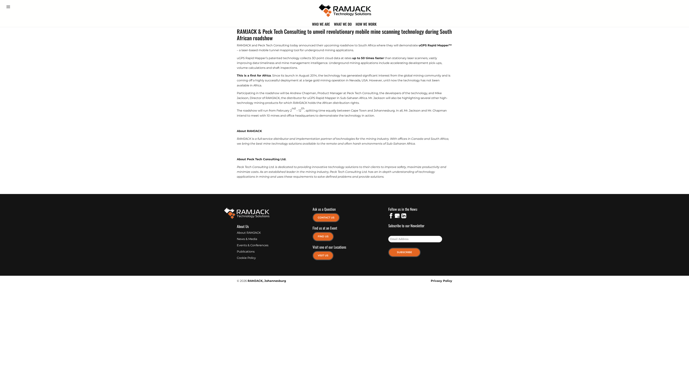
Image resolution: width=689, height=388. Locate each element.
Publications (246, 251)
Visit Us (323, 255)
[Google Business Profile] (397, 216)
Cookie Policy (246, 258)
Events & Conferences (252, 245)
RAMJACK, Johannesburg (267, 281)
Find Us (323, 236)
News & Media (247, 239)
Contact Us (326, 217)
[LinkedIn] (403, 216)
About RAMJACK (249, 232)
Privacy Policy (441, 281)
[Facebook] (391, 216)
